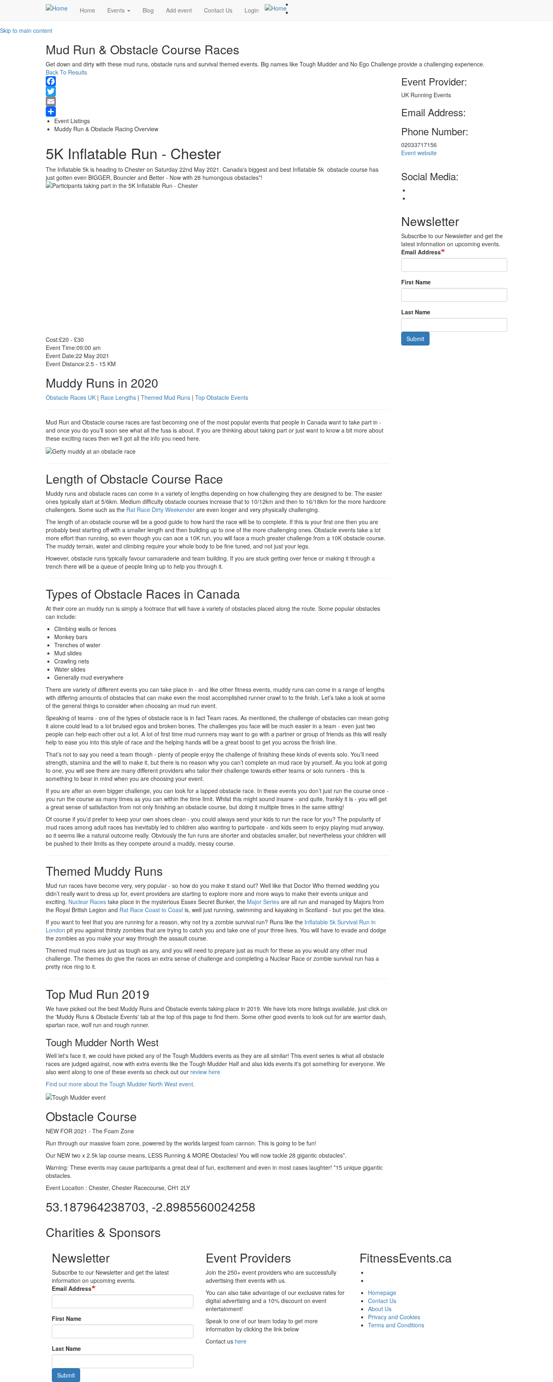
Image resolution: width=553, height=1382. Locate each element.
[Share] (217, 112)
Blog (148, 10)
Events (116, 10)
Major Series (263, 902)
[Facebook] (217, 81)
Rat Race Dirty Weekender (160, 509)
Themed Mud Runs (165, 397)
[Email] (217, 101)
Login (252, 10)
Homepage (382, 1292)
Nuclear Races (87, 902)
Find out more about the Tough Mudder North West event (119, 1084)
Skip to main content (26, 30)
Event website (419, 153)
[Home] (60, 7)
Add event (179, 10)
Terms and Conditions (396, 1325)
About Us (379, 1309)
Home (87, 10)
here (241, 1341)
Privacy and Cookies (394, 1317)
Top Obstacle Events (221, 397)
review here (205, 1072)
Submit (415, 339)
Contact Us (218, 10)
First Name (416, 282)
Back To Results (66, 72)
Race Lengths (118, 397)
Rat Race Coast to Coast (151, 910)
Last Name (415, 312)
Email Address (421, 252)
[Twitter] (217, 91)
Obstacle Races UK (71, 397)
